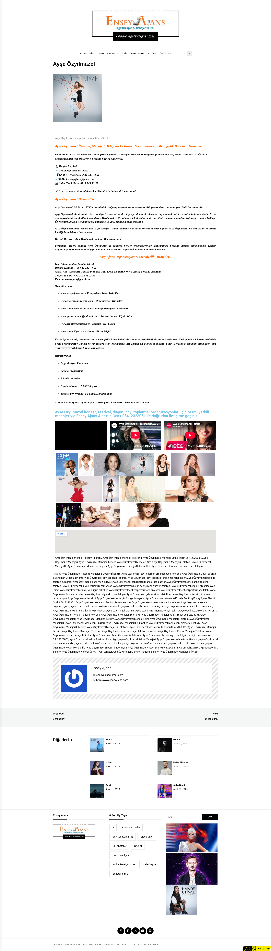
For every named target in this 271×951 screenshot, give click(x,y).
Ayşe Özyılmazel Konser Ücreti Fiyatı (142, 606)
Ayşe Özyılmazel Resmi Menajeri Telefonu (181, 631)
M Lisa (109, 762)
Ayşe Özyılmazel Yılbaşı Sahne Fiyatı (148, 647)
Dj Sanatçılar (119, 845)
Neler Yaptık (137, 53)
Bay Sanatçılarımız (123, 836)
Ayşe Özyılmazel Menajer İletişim (197, 610)
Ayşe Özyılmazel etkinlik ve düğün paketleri (84, 590)
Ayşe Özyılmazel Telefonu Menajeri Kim (146, 643)
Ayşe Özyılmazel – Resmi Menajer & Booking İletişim (91, 573)
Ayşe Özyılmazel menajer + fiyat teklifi (157, 610)
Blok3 (109, 739)
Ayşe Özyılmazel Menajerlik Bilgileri (87, 566)
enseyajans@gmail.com (109, 674)
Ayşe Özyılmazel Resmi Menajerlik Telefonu (117, 635)
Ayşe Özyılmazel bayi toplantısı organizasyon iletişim (157, 577)
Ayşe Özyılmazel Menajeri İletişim (97, 562)
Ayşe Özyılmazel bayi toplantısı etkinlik (105, 577)
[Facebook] (128, 930)
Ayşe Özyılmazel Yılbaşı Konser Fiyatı (106, 647)
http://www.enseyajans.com (112, 679)
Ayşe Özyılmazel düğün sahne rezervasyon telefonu (142, 585)
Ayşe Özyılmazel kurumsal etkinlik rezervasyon (79, 610)
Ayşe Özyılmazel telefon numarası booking (99, 643)
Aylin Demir (179, 785)
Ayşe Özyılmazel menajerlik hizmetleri (129, 566)
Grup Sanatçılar (121, 855)
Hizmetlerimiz (88, 53)
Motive (176, 739)
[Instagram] (120, 930)
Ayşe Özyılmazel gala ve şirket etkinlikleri (149, 594)
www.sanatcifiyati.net (72, 331)
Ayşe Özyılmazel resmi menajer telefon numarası (129, 631)
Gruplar (138, 845)
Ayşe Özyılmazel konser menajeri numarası (156, 602)
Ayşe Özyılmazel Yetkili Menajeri (187, 643)
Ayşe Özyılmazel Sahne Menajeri (137, 639)
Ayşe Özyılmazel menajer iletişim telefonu (78, 557)
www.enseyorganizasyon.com (77, 300)
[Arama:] (184, 817)
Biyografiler (147, 836)
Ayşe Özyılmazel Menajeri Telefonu (171, 562)
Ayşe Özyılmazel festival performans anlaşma (134, 590)
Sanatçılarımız (107, 53)
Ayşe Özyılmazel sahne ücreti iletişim (177, 639)
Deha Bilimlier (180, 762)
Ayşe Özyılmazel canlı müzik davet (92, 581)
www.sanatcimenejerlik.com (76, 308)
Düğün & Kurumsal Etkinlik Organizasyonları (193, 647)
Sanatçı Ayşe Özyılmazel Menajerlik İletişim (175, 651)
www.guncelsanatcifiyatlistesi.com (79, 316)
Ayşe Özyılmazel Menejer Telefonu (81, 631)
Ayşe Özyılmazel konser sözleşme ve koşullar (95, 606)
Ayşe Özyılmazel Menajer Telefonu (122, 557)
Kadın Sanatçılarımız (124, 864)
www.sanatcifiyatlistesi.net (75, 323)
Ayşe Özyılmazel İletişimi (82, 598)
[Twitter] (135, 930)
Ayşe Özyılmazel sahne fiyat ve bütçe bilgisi (93, 639)
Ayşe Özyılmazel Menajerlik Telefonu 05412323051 (158, 627)
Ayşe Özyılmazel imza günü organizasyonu (121, 598)
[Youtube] (142, 930)
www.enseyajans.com (72, 293)
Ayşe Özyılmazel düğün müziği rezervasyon (87, 585)
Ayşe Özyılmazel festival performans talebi (185, 590)
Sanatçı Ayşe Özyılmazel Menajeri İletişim (126, 651)
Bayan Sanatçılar (131, 827)
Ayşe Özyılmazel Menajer (120, 610)
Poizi (108, 785)
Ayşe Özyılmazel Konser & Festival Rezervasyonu (103, 602)
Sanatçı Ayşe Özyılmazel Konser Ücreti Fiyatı (77, 651)
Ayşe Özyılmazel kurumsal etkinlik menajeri (188, 606)
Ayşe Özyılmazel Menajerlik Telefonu (107, 627)
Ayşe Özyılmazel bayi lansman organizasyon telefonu (151, 573)
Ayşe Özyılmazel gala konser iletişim (105, 594)
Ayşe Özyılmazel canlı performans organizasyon (139, 581)
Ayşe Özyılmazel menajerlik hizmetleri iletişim (177, 566)
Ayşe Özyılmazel (66, 146)
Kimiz (124, 53)
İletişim (152, 53)
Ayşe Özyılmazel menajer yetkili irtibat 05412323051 (172, 557)
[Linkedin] (150, 930)
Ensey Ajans (101, 668)
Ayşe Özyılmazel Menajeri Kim (134, 562)
